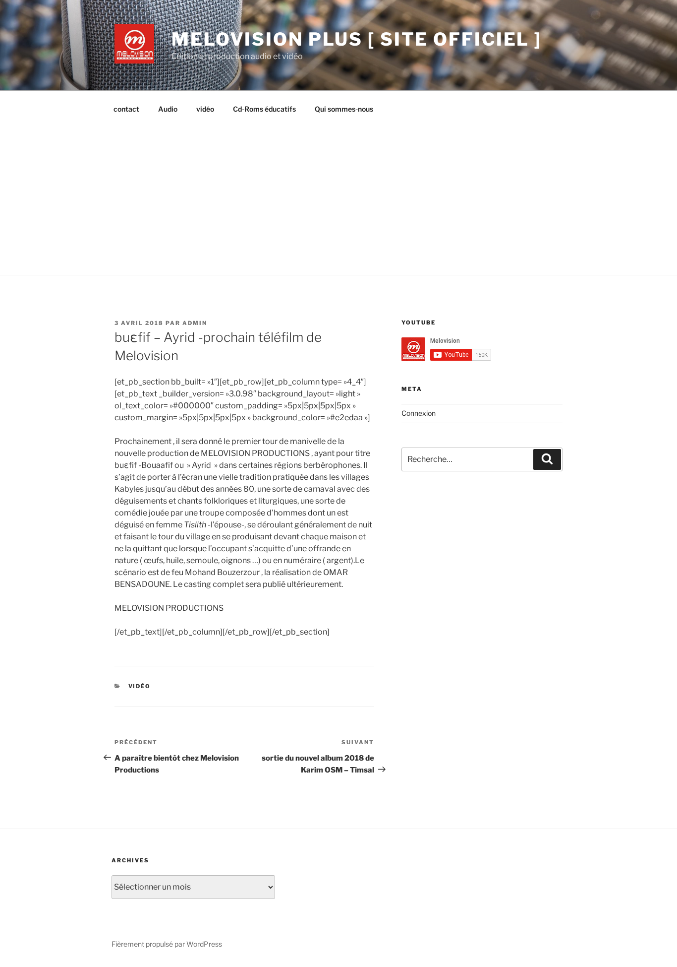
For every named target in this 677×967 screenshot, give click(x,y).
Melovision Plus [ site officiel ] (356, 39)
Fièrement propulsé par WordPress (167, 944)
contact (126, 109)
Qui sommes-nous (344, 109)
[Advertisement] (338, 195)
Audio (167, 109)
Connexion (418, 413)
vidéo (205, 109)
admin (194, 323)
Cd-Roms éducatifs (264, 109)
